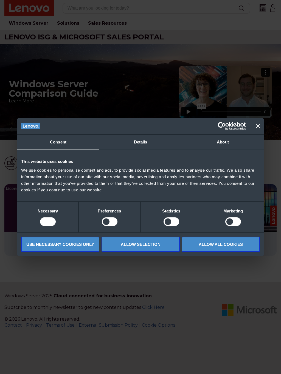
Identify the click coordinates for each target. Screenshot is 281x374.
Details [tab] (140, 142)
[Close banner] (258, 126)
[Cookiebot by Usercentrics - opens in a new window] (222, 126)
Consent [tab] (58, 142)
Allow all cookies (221, 244)
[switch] (109, 221)
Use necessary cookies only (60, 244)
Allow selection (141, 244)
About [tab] (223, 142)
